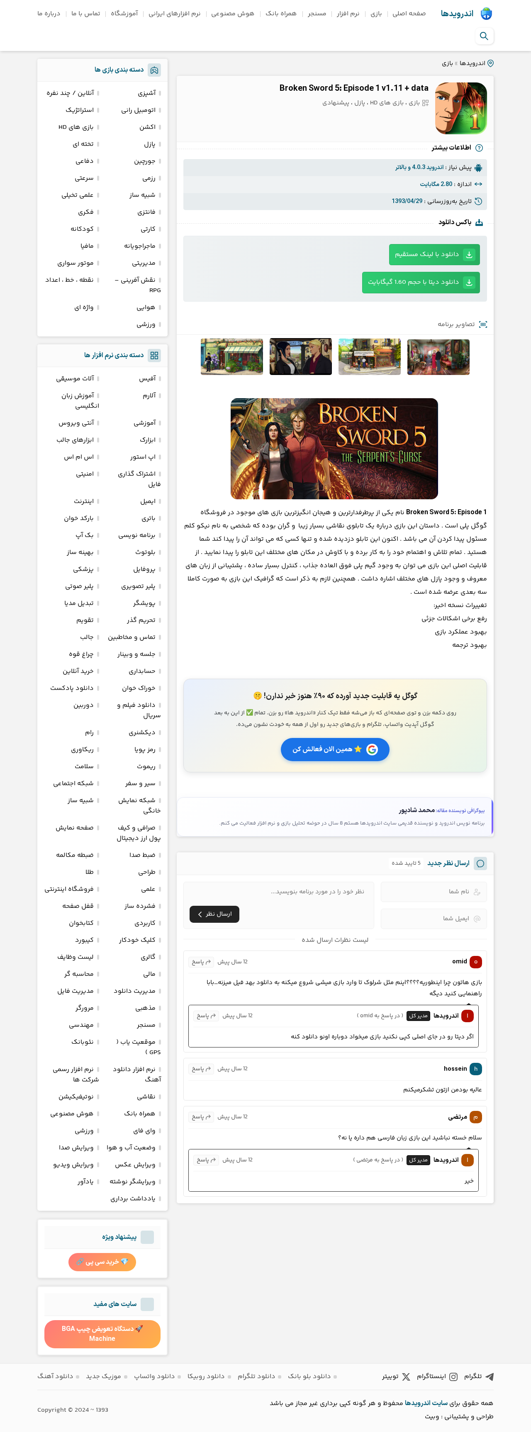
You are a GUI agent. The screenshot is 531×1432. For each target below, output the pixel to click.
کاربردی (145, 923)
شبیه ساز (142, 195)
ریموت (146, 767)
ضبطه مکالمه (75, 855)
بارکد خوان (79, 518)
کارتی (148, 229)
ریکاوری (82, 750)
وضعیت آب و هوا (131, 1148)
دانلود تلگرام (256, 1377)
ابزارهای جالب (75, 440)
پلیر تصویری (138, 586)
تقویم (85, 620)
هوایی (146, 307)
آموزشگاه (124, 14)
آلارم (149, 396)
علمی (148, 889)
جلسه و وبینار (136, 654)
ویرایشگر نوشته (133, 1182)
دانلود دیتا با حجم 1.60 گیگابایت (413, 282)
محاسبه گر (79, 974)
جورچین (145, 161)
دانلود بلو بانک (309, 1377)
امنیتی (85, 474)
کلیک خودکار (137, 940)
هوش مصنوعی (233, 14)
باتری (148, 518)
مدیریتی (144, 263)
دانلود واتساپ (154, 1377)
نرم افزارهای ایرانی (175, 14)
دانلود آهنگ (55, 1377)
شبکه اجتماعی (73, 784)
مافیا (87, 246)
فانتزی (146, 212)
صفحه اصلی (409, 14)
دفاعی (85, 161)
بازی (376, 14)
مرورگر (85, 1008)
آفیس (147, 379)
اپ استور (143, 457)
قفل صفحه (78, 906)
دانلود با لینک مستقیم (427, 254)
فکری (86, 212)
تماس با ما (85, 14)
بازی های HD (387, 103)
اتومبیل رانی (138, 110)
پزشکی (83, 569)
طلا (89, 872)
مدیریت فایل (75, 991)
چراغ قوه (81, 654)
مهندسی (81, 1025)
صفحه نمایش (75, 828)
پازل (359, 103)
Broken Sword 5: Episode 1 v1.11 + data (354, 88)
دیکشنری (142, 733)
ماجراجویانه (140, 246)
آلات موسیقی (75, 379)
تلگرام (473, 1377)
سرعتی (84, 178)
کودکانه (82, 229)
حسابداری (142, 671)
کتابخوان (81, 923)
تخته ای (83, 144)
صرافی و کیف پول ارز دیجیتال (139, 833)
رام (89, 733)
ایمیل (148, 501)
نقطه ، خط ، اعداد (69, 280)
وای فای (144, 1131)
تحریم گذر (141, 620)
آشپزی (147, 93)
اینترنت (84, 501)
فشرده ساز (140, 906)
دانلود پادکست (72, 688)
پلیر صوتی (79, 586)
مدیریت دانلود (135, 991)
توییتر (390, 1377)
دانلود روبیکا (206, 1377)
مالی (149, 974)
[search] (484, 36)
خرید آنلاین (78, 671)
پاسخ (198, 962)
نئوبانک (82, 1042)
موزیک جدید (103, 1377)
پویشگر (144, 603)
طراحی (147, 872)
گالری (148, 957)
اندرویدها (457, 14)
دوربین (83, 705)
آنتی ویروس (76, 423)
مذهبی (145, 1008)
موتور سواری (75, 263)
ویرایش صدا (76, 1148)
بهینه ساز (80, 552)
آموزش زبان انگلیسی (80, 401)
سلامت (84, 767)
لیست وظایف (75, 957)
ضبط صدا (142, 855)
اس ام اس (79, 457)
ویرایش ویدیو (73, 1165)
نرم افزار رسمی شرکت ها (76, 1074)
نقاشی (146, 1097)
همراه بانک (281, 14)
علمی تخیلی (77, 195)
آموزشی (145, 423)
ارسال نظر (219, 914)
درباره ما (49, 14)
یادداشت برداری (133, 1199)
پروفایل (144, 569)
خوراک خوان (139, 688)
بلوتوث (145, 552)
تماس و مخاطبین (132, 637)
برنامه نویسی (137, 535)
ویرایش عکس (135, 1165)
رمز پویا (145, 750)
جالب (87, 637)
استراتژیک (80, 110)
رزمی (149, 178)
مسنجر (317, 14)
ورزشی (146, 324)
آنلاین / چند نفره (70, 93)
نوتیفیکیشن (76, 1097)
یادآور (86, 1182)
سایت (440, 1403)
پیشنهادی (335, 103)
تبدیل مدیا (79, 603)
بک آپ (85, 535)
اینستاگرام (431, 1377)
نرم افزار (348, 14)
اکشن (147, 127)
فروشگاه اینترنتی (69, 889)
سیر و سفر (140, 784)
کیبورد (84, 940)
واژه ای (84, 307)
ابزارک (148, 440)
